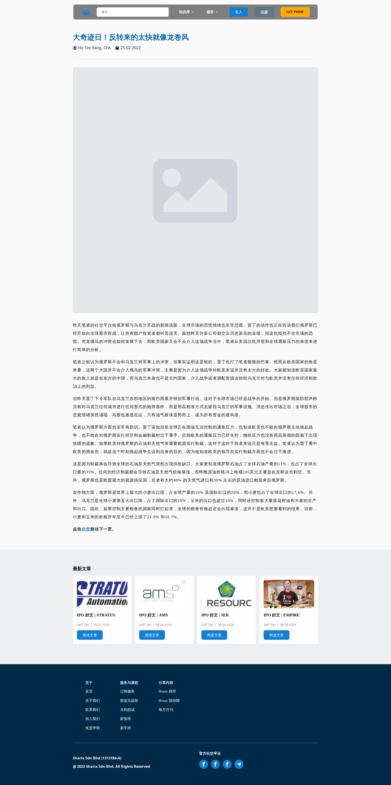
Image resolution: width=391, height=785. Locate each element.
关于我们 (92, 701)
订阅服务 (127, 691)
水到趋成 (127, 710)
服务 (210, 12)
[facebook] (203, 764)
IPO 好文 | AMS (153, 615)
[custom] (238, 764)
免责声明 (92, 728)
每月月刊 (166, 710)
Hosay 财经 (167, 691)
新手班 (125, 728)
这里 (86, 529)
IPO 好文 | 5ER (215, 615)
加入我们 (92, 719)
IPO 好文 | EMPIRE (282, 615)
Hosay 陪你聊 (169, 701)
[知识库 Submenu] (194, 12)
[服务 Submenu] (218, 12)
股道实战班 (129, 701)
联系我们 (92, 710)
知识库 (184, 12)
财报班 (125, 719)
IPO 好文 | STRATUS (96, 615)
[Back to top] (381, 775)
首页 (89, 691)
